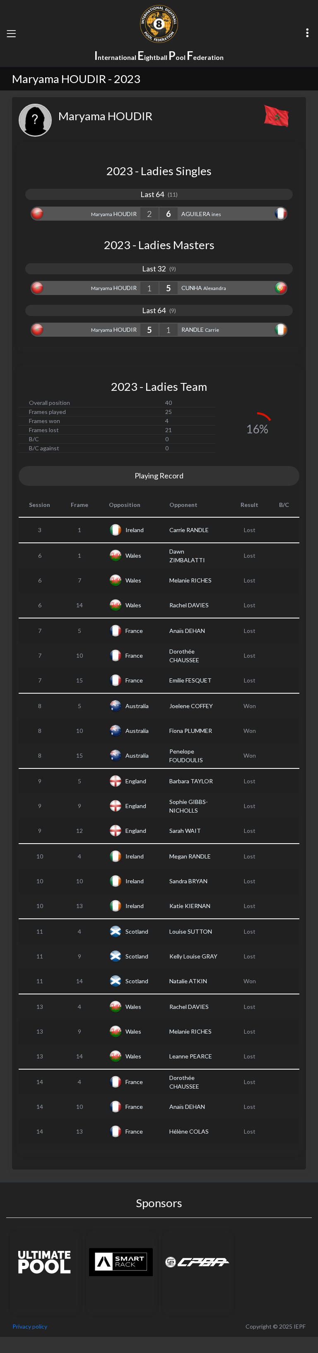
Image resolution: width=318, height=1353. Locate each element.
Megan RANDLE (190, 856)
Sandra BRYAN (188, 881)
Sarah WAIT (185, 830)
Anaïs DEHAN (187, 630)
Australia (137, 705)
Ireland (134, 529)
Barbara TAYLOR (191, 781)
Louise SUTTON (190, 931)
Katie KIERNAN (189, 905)
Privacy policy (29, 1326)
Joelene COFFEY (191, 705)
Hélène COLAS (189, 1131)
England (135, 781)
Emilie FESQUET (190, 680)
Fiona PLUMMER (190, 730)
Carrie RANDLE (189, 529)
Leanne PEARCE (190, 1056)
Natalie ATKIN (188, 980)
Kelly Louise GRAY (193, 956)
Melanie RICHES (190, 580)
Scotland (136, 931)
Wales (133, 555)
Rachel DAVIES (189, 605)
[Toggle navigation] (11, 33)
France (134, 630)
